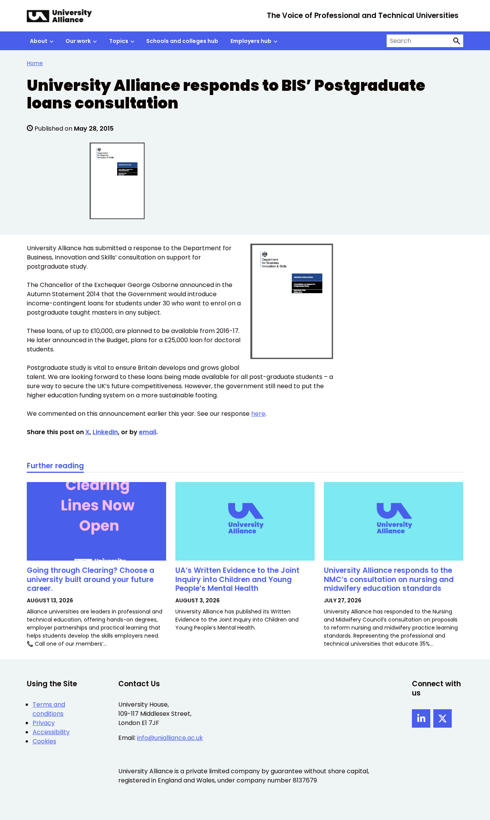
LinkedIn (105, 432)
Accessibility (51, 732)
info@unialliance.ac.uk (170, 737)
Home (35, 63)
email (147, 432)
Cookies (44, 741)
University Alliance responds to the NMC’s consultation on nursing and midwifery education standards (389, 579)
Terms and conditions (49, 709)
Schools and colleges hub (182, 41)
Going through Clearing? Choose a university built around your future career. (90, 579)
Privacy (44, 722)
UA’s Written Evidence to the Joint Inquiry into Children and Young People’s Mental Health (237, 579)
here (258, 413)
